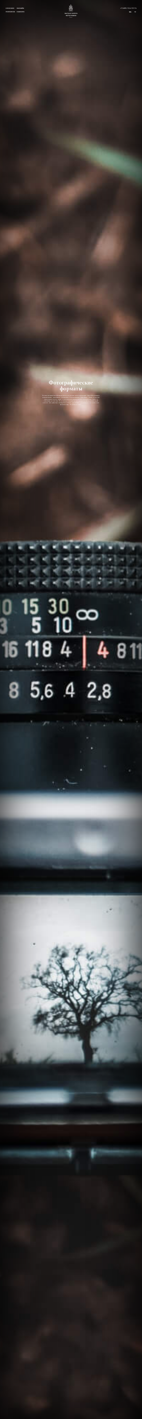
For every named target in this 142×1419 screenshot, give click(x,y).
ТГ (135, 12)
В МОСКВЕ (10, 8)
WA (130, 12)
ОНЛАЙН (20, 8)
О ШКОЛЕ (20, 12)
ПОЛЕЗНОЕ (10, 12)
